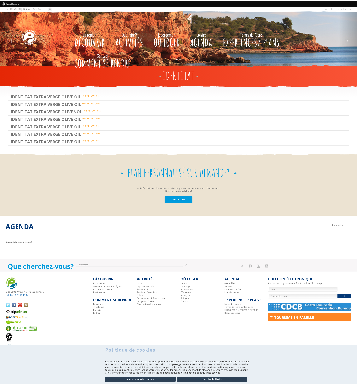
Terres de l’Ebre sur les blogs (238, 306)
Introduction (99, 283)
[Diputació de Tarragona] (178, 4)
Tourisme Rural (144, 289)
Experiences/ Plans (251, 40)
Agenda (201, 40)
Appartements (188, 289)
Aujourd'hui (229, 283)
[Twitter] (7, 9)
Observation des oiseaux (149, 304)
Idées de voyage (232, 304)
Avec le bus (98, 306)
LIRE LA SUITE (178, 199)
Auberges (185, 295)
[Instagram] (19, 9)
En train (96, 312)
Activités (129, 40)
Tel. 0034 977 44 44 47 (17, 294)
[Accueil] (41, 33)
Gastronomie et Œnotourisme (151, 298)
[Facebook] (11, 9)
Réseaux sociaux (232, 312)
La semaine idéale (233, 289)
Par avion (97, 310)
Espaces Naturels (145, 286)
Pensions (185, 301)
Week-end (229, 286)
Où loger (166, 40)
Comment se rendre (102, 61)
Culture (140, 295)
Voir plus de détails (212, 379)
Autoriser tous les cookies (140, 379)
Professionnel (99, 292)
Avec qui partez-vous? (103, 289)
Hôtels (184, 283)
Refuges (185, 298)
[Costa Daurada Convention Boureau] (310, 307)
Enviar (344, 296)
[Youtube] (15, 9)
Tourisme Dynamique (147, 292)
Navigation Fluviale (146, 301)
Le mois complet (232, 292)
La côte (140, 283)
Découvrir (89, 40)
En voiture (98, 304)
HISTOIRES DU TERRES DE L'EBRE (241, 310)
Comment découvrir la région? (107, 286)
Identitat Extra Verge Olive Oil (46, 97)
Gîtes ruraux (186, 292)
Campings (185, 286)
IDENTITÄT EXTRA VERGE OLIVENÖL (46, 112)
